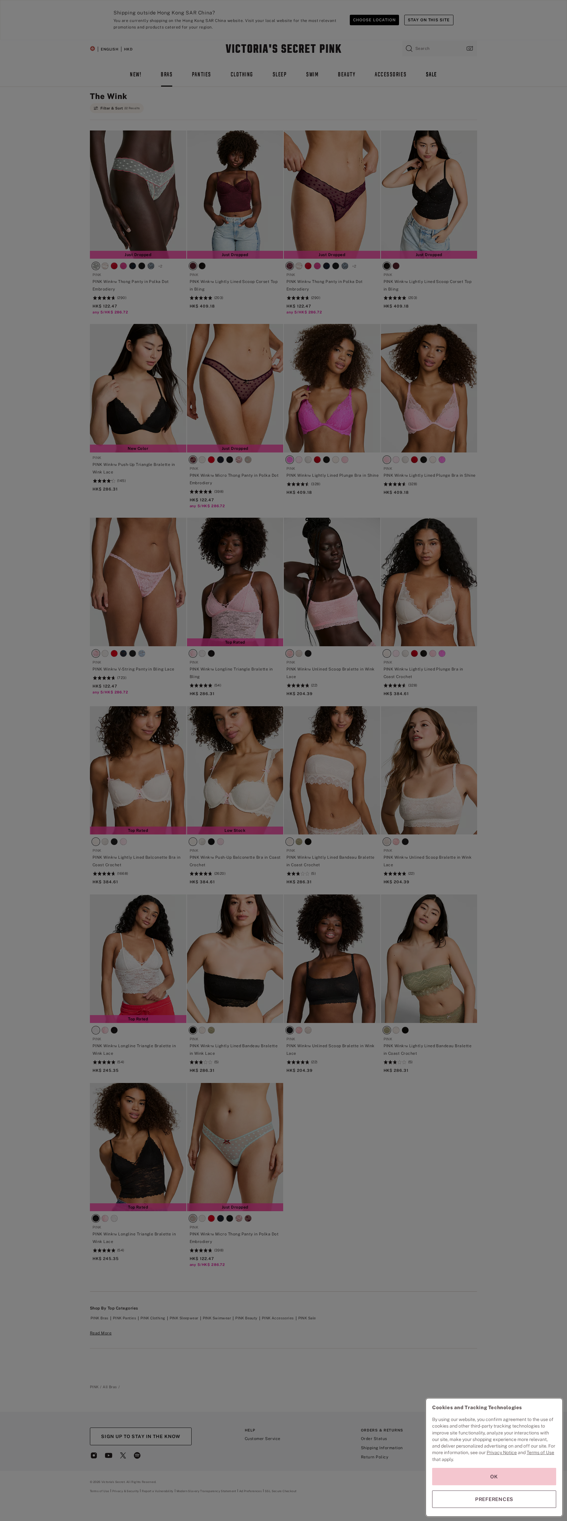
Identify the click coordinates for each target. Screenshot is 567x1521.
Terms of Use (540, 1452)
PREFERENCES (494, 1499)
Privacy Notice (502, 1452)
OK (494, 1476)
